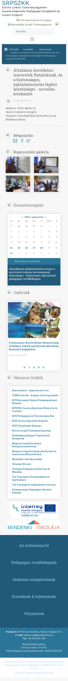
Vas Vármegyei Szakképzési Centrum (34, 484)
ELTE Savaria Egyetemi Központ (30, 420)
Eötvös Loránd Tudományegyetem (31, 430)
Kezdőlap (28, 49)
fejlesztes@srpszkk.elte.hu (38, 635)
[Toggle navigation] (32, 39)
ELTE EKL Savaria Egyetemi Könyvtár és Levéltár (34, 410)
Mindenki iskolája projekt (27, 459)
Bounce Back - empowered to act (30, 390)
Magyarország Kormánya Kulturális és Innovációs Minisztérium (34, 453)
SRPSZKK (14, 49)
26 (26, 247)
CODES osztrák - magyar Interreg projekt (35, 395)
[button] (10, 367)
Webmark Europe (44, 673)
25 (19, 247)
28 (41, 247)
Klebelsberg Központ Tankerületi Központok (31, 437)
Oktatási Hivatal (21, 464)
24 (11, 247)
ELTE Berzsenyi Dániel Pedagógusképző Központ (34, 402)
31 (11, 253)
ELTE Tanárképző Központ (26, 425)
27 (34, 247)
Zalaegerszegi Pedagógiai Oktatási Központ (32, 491)
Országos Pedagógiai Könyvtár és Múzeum (31, 470)
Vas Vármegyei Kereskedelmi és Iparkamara (30, 478)
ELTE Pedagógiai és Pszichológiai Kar (33, 415)
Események (45, 49)
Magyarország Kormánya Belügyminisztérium (26, 445)
